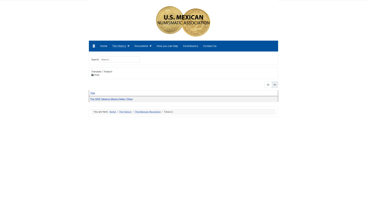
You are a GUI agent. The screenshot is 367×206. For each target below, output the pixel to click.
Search (95, 59)
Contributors (190, 45)
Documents (141, 45)
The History (119, 45)
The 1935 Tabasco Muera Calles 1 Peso (111, 99)
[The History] (128, 46)
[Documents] (150, 46)
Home (103, 45)
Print (96, 75)
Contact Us (209, 45)
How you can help (167, 45)
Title (92, 93)
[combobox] (119, 59)
